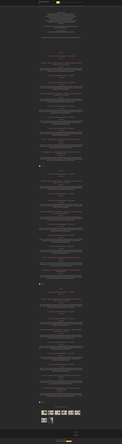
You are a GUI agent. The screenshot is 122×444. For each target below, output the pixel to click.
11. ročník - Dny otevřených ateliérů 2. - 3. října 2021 (61, 75)
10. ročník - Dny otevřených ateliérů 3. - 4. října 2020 (61, 82)
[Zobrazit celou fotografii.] (44, 412)
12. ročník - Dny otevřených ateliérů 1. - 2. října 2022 (61, 56)
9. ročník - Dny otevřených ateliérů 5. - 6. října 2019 (61, 106)
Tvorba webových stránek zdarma (61, 441)
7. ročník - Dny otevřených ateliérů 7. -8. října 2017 (61, 128)
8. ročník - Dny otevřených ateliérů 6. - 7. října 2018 (61, 117)
